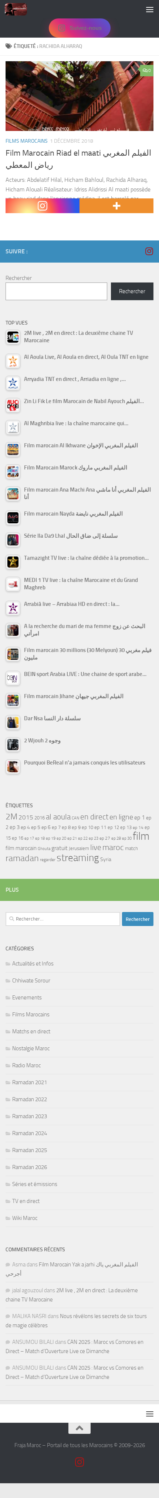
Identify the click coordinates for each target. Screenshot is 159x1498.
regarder (47, 859)
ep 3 (15, 827)
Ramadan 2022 (29, 1099)
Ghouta (44, 848)
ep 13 (126, 827)
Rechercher (19, 278)
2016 (39, 818)
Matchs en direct (31, 1031)
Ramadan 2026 (29, 1167)
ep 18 (40, 838)
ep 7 (56, 827)
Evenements (27, 997)
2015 (25, 817)
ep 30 (127, 838)
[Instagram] (43, 205)
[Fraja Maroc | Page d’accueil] (19, 9)
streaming (78, 858)
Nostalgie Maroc (31, 1048)
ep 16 (17, 838)
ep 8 (66, 827)
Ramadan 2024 (29, 1133)
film (141, 836)
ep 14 (138, 827)
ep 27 (104, 838)
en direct (94, 816)
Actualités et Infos (33, 963)
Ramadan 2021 (29, 1082)
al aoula (58, 816)
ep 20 (61, 838)
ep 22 (83, 838)
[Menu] (150, 9)
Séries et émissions (34, 1184)
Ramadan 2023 (29, 1116)
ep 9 (76, 827)
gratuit (59, 848)
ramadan (22, 858)
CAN (75, 818)
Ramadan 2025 (29, 1150)
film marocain (21, 848)
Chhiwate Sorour (31, 980)
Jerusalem (79, 848)
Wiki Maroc (24, 1218)
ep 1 (139, 817)
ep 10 (87, 827)
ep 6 (46, 827)
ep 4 (25, 827)
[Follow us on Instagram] (149, 251)
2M (11, 817)
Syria (105, 859)
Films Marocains (27, 141)
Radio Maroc (26, 1065)
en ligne (121, 816)
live (95, 847)
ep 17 (29, 838)
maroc (113, 847)
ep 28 (116, 838)
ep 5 (35, 827)
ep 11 (100, 827)
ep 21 (72, 838)
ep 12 (113, 827)
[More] (116, 205)
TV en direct (26, 1201)
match (131, 848)
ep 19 (50, 838)
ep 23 (93, 838)
